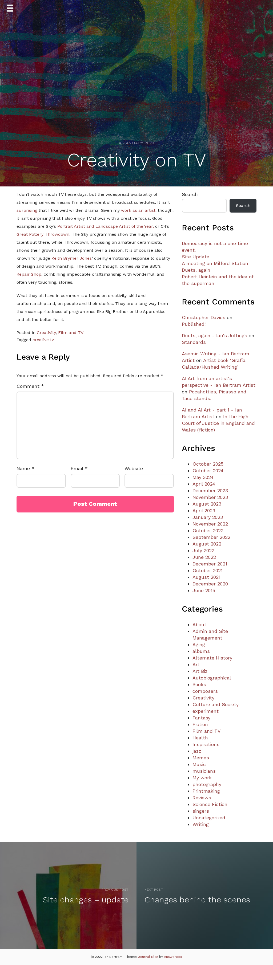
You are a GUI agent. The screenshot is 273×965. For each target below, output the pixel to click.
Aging (198, 644)
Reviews (201, 797)
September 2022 (211, 537)
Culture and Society (215, 704)
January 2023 (207, 517)
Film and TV (70, 332)
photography (206, 784)
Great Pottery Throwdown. (43, 234)
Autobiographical (211, 678)
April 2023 (203, 510)
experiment (205, 711)
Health (200, 737)
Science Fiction (209, 804)
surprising (27, 210)
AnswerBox (173, 957)
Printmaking (206, 791)
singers (200, 811)
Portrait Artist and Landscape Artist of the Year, (105, 226)
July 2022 (203, 550)
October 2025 (207, 464)
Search (190, 194)
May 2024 (203, 477)
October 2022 (207, 530)
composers (205, 691)
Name (25, 468)
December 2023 (210, 490)
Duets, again (196, 270)
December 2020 (210, 584)
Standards (194, 342)
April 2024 (203, 484)
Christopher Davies (203, 317)
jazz (196, 751)
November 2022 (210, 524)
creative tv (43, 339)
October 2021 (207, 570)
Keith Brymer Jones (71, 258)
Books (199, 684)
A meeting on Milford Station (215, 263)
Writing (200, 824)
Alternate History (212, 658)
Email (79, 468)
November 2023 (210, 497)
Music (199, 764)
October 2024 (207, 470)
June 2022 (204, 557)
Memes (200, 757)
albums (201, 651)
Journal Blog (148, 957)
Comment (30, 386)
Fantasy (201, 717)
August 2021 (206, 577)
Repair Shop (29, 274)
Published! (194, 324)
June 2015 (203, 590)
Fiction (200, 724)
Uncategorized (208, 817)
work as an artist (138, 210)
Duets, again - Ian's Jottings (214, 335)
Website (134, 468)
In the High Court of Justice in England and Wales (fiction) (218, 423)
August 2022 (206, 544)
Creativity (46, 332)
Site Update (195, 256)
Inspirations (205, 744)
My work (202, 777)
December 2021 (209, 564)
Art (195, 664)
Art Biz (199, 671)
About (199, 624)
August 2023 (206, 504)
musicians (204, 771)
